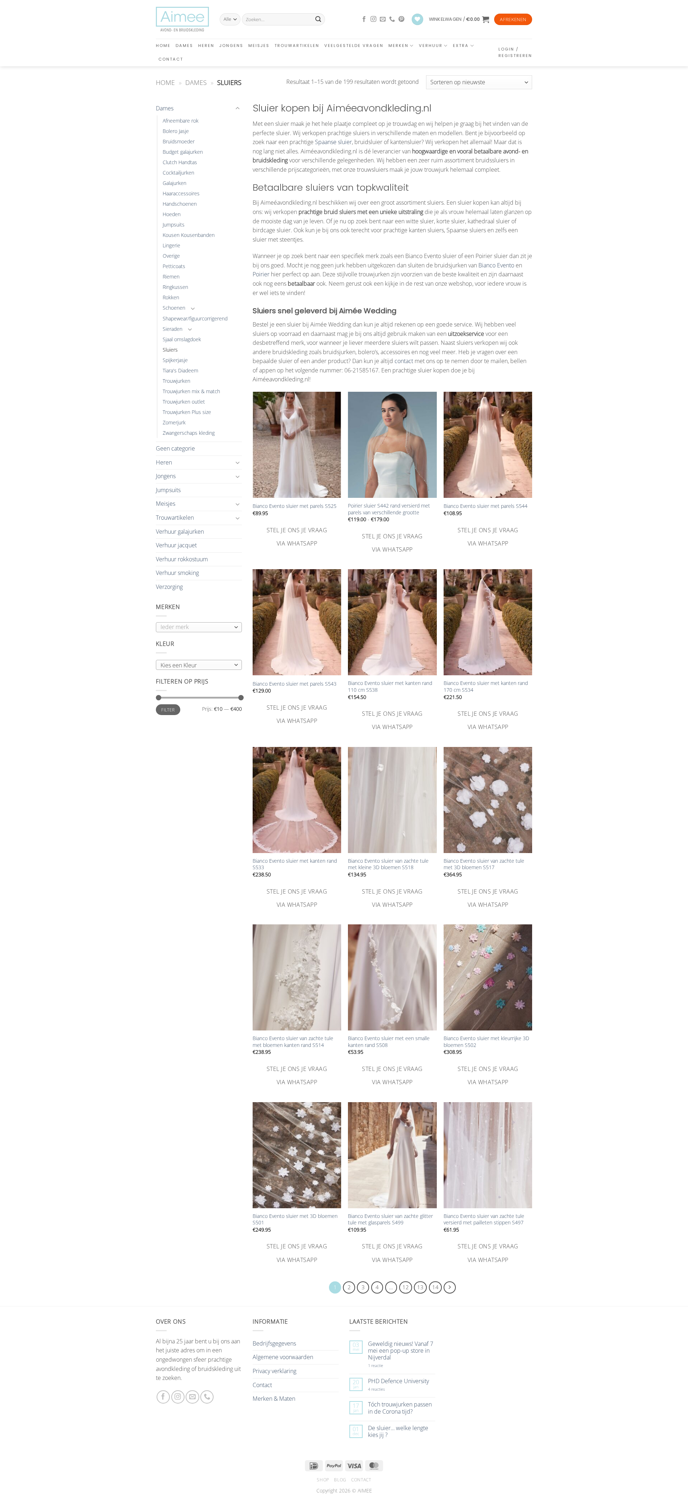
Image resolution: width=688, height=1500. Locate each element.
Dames (184, 45)
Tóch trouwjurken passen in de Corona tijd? (400, 1408)
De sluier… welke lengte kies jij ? (398, 1431)
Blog (340, 1480)
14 (435, 1287)
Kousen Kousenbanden (189, 235)
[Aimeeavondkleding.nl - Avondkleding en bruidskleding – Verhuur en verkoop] (182, 19)
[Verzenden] (318, 19)
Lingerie (171, 245)
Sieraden (172, 328)
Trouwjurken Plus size (187, 412)
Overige (171, 255)
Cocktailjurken (178, 172)
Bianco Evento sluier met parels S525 (294, 506)
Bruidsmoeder (179, 141)
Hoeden (172, 214)
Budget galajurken (183, 151)
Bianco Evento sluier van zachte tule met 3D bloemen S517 (484, 864)
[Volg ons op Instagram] (373, 19)
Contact (170, 59)
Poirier (261, 274)
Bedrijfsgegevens (274, 1343)
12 (405, 1287)
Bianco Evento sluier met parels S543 (294, 684)
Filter (168, 710)
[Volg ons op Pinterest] (401, 19)
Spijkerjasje (175, 360)
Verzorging (169, 587)
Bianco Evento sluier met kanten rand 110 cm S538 (390, 686)
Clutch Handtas (180, 162)
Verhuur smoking (177, 573)
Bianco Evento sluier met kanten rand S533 (295, 864)
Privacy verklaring (274, 1371)
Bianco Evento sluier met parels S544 (485, 506)
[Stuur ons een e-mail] (383, 19)
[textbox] (197, 665)
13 (420, 1287)
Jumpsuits (174, 224)
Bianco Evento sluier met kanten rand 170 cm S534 (486, 686)
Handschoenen (180, 203)
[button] (459, 19)
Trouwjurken (176, 380)
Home (163, 45)
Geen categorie (175, 448)
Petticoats (174, 266)
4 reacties (385, 1389)
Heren (206, 45)
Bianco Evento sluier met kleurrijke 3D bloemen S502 (486, 1041)
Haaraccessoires (181, 193)
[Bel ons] (392, 19)
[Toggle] (237, 108)
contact (404, 361)
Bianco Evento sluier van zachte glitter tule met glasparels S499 (390, 1219)
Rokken (171, 297)
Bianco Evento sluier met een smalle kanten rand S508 (389, 1041)
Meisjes (258, 45)
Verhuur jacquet (176, 545)
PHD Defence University (398, 1381)
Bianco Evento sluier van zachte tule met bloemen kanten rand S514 (293, 1041)
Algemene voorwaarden (283, 1357)
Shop (323, 1480)
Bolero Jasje (176, 131)
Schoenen (174, 307)
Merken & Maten (274, 1399)
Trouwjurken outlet (184, 401)
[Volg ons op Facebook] (364, 19)
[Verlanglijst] (417, 19)
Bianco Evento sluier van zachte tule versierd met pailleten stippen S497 (484, 1219)
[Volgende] (450, 1287)
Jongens (231, 45)
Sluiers (170, 349)
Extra (461, 45)
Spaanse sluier (333, 142)
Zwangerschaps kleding (189, 432)
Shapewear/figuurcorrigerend (195, 318)
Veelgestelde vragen (353, 45)
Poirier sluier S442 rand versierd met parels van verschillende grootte (389, 509)
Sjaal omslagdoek (182, 339)
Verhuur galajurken (180, 531)
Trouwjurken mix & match (191, 391)
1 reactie (383, 1365)
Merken (398, 45)
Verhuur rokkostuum (182, 559)
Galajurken (174, 183)
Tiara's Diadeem (180, 370)
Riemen (171, 276)
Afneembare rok (181, 120)
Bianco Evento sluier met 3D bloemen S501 (295, 1219)
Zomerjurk (174, 422)
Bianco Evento (496, 265)
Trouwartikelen (296, 45)
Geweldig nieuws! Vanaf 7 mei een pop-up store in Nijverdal (400, 1351)
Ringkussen (175, 287)
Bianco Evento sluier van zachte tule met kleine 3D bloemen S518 (388, 864)
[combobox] (199, 665)
